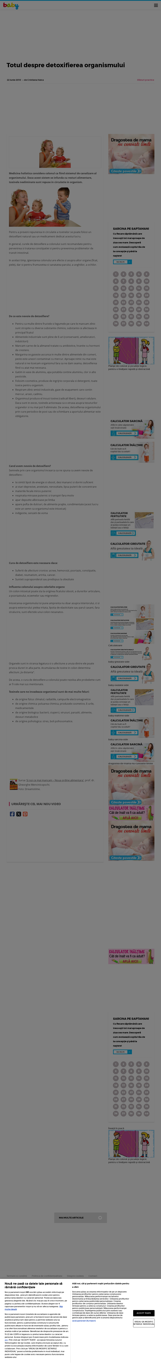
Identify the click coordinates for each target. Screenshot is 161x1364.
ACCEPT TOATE (144, 1313)
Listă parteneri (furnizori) (84, 1321)
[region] (80, 1321)
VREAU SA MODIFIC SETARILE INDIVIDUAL (143, 1323)
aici (6, 1340)
